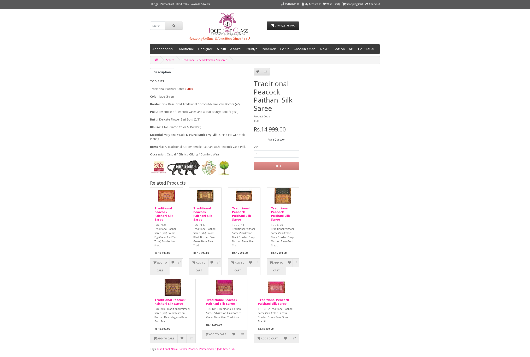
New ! (324, 49)
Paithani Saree (207, 349)
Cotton (339, 49)
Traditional (185, 49)
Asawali (236, 49)
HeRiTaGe (366, 49)
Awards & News (200, 4)
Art (351, 49)
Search (170, 60)
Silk (233, 349)
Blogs (154, 4)
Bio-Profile (182, 4)
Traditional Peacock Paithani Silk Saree (204, 60)
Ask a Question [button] (276, 139)
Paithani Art (167, 4)
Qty (256, 146)
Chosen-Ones (305, 49)
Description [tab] (162, 72)
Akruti (221, 49)
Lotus (285, 49)
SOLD (276, 166)
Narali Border (179, 349)
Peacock (269, 49)
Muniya (252, 49)
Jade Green (223, 349)
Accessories (162, 49)
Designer (205, 49)
